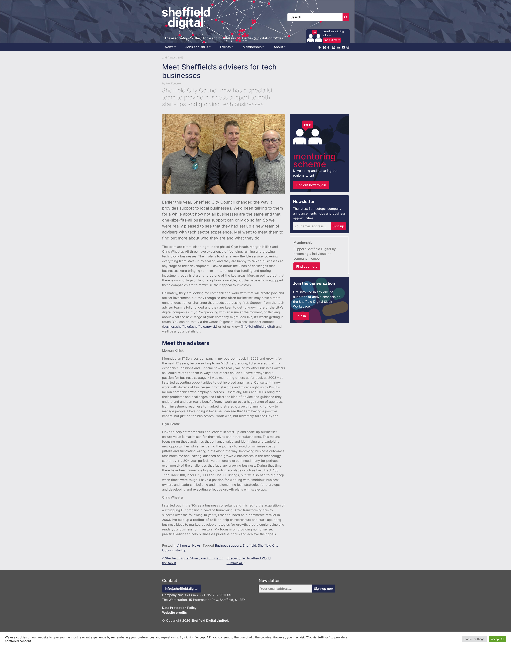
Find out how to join (311, 185)
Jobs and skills (196, 47)
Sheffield (249, 545)
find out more (332, 40)
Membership (252, 47)
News (169, 47)
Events (225, 47)
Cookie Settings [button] (474, 639)
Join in (301, 316)
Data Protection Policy (179, 608)
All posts (183, 545)
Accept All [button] (497, 639)
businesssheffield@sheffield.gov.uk (189, 326)
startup (180, 550)
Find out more (306, 266)
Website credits (174, 612)
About (278, 47)
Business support (228, 545)
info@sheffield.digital (258, 326)
